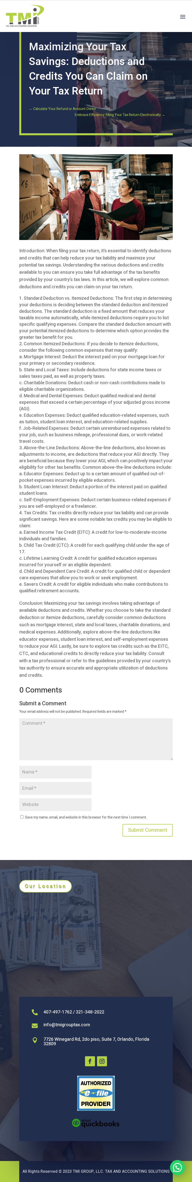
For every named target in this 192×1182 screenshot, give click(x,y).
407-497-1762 (58, 1012)
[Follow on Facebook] (90, 1061)
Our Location (45, 886)
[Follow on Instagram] (102, 1061)
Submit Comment (147, 830)
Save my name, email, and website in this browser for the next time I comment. (86, 817)
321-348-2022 (90, 1012)
